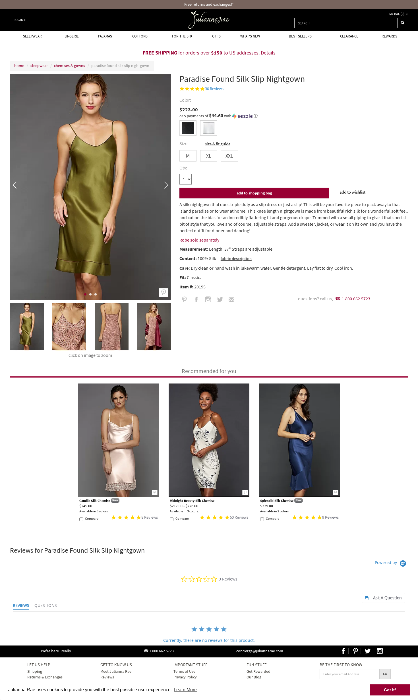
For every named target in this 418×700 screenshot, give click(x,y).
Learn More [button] (185, 689)
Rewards (389, 36)
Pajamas (105, 36)
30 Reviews (214, 88)
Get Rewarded (258, 671)
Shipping (34, 671)
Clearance (349, 36)
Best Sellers (300, 36)
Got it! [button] (390, 690)
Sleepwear (32, 36)
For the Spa (182, 36)
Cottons (140, 36)
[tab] (383, 598)
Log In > (20, 20)
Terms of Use (184, 671)
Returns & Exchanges (45, 677)
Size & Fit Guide (217, 143)
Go (385, 674)
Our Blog (254, 677)
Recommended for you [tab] (209, 370)
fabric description (236, 258)
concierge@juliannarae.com (259, 650)
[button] (293, 116)
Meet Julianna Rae (115, 671)
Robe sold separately (199, 240)
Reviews (107, 677)
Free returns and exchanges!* (209, 4)
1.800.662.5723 (356, 298)
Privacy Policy (185, 677)
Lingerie (72, 36)
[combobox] (346, 23)
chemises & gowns (69, 65)
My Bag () (397, 14)
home (19, 65)
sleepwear (39, 65)
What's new (250, 36)
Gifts (216, 36)
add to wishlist (352, 192)
